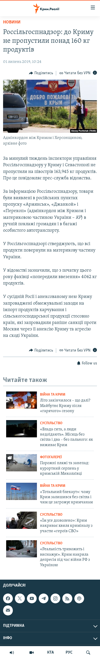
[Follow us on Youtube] (32, 598)
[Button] (41, 73)
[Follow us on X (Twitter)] (20, 598)
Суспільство (51, 423)
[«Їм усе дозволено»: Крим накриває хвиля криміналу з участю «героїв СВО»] (21, 520)
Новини (12, 22)
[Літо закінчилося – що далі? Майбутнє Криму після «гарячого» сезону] (21, 400)
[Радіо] (11, 652)
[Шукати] (88, 652)
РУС (69, 652)
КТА (50, 652)
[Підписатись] (8, 610)
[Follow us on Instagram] (55, 598)
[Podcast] (79, 598)
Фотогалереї (51, 457)
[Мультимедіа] (31, 652)
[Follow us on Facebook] (8, 598)
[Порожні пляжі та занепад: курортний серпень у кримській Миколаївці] (21, 462)
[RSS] (67, 598)
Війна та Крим (52, 395)
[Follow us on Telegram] (43, 598)
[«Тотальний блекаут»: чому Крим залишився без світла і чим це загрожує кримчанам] (21, 491)
